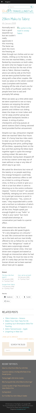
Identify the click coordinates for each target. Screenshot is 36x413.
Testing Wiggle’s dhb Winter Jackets (13, 378)
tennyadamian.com (21, 409)
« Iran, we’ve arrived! (10, 337)
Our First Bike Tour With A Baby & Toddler (14, 396)
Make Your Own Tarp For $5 (16, 321)
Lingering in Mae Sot (14, 331)
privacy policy (26, 407)
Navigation (7, 2)
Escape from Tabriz (8, 284)
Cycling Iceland (6, 392)
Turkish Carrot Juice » (25, 339)
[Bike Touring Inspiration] (18, 12)
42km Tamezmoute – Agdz (16, 329)
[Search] (31, 7)
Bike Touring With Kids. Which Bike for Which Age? (17, 382)
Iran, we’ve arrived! (24, 275)
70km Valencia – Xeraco (15, 318)
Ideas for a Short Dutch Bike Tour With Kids (15, 368)
